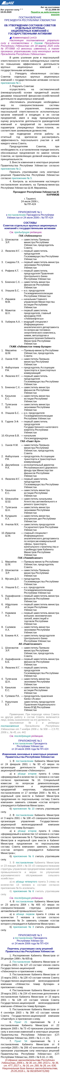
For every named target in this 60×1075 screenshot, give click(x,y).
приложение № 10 (24, 808)
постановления (13, 726)
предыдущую (22, 232)
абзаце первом (26, 914)
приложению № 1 (11, 83)
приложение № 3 (23, 927)
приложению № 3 (22, 178)
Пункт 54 (21, 1041)
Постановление (22, 962)
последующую (22, 736)
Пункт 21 (22, 1022)
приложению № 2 (11, 168)
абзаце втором (27, 773)
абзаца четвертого (26, 881)
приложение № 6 (24, 856)
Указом (39, 43)
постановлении (25, 761)
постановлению (17, 215)
